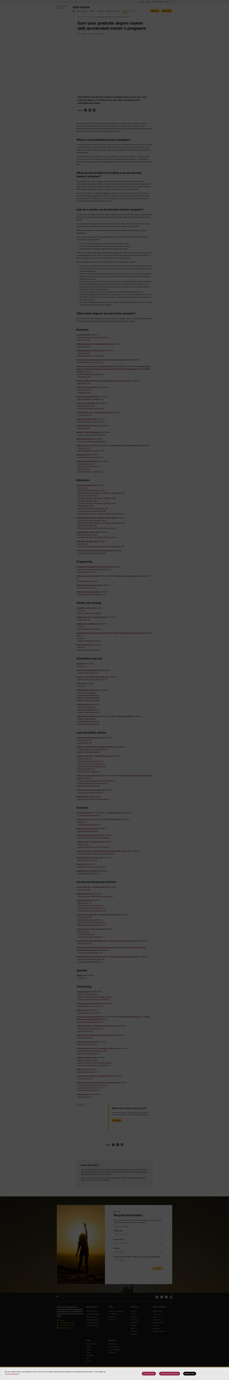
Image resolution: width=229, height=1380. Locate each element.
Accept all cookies (148, 1373)
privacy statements (13, 1374)
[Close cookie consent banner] (225, 1370)
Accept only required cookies (170, 1373)
